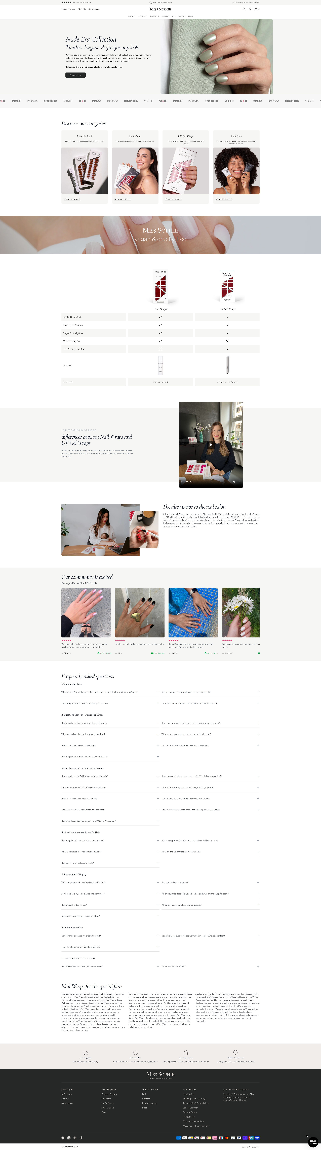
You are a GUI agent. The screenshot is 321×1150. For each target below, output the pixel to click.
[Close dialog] (206, 546)
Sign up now (185, 595)
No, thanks (185, 602)
